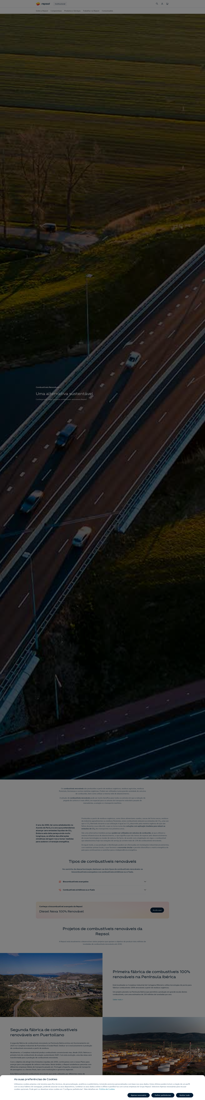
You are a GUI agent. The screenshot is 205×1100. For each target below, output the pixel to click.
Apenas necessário (138, 1095)
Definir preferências (163, 1095)
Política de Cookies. (107, 1089)
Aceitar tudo (184, 1095)
